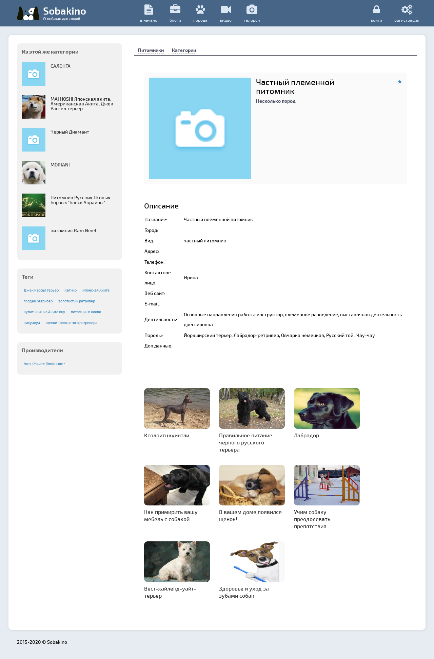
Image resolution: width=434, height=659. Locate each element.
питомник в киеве (86, 311)
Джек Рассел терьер (41, 290)
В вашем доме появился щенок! (250, 515)
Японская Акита (96, 290)
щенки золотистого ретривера (71, 322)
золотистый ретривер (76, 301)
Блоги (175, 20)
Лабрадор (306, 435)
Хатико (70, 290)
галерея (252, 20)
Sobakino (64, 12)
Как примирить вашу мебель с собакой (171, 515)
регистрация (406, 20)
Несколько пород (276, 101)
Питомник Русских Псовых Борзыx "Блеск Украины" (81, 200)
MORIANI (60, 164)
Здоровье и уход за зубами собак (244, 592)
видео (226, 20)
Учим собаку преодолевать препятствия (312, 518)
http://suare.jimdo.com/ (44, 363)
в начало (148, 20)
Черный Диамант (70, 132)
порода (200, 20)
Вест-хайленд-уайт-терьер (170, 592)
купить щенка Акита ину (44, 311)
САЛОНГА (61, 66)
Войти (376, 20)
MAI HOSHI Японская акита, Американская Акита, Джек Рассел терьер (82, 103)
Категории (184, 50)
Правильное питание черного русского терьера (245, 442)
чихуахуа (32, 322)
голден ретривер (38, 301)
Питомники (151, 50)
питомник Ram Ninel (73, 230)
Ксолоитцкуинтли (166, 435)
